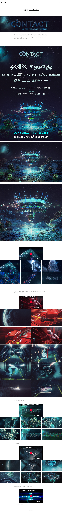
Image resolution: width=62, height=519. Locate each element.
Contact (57, 2)
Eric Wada (3, 2)
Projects (50, 2)
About (54, 2)
